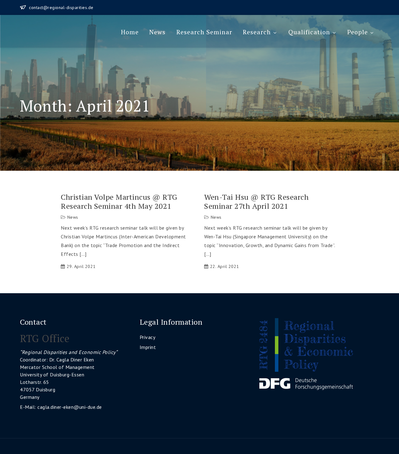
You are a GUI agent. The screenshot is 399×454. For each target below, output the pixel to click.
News (157, 32)
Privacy (148, 337)
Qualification (309, 32)
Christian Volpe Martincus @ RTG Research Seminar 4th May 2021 (119, 202)
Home (130, 32)
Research (257, 32)
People (357, 32)
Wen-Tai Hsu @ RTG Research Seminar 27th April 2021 (256, 202)
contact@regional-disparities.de (61, 7)
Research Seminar (204, 32)
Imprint (148, 347)
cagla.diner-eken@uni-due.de (69, 407)
